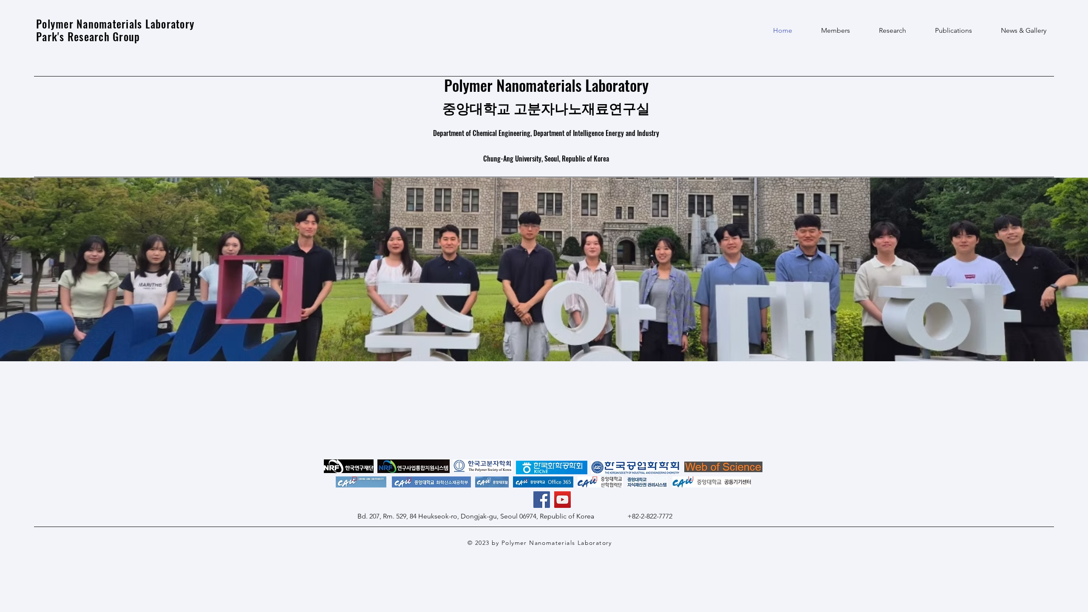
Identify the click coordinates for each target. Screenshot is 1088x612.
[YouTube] (562, 499)
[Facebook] (541, 499)
